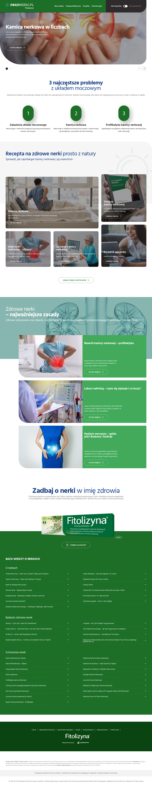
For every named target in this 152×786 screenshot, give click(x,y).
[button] (7, 68)
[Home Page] (20, 6)
